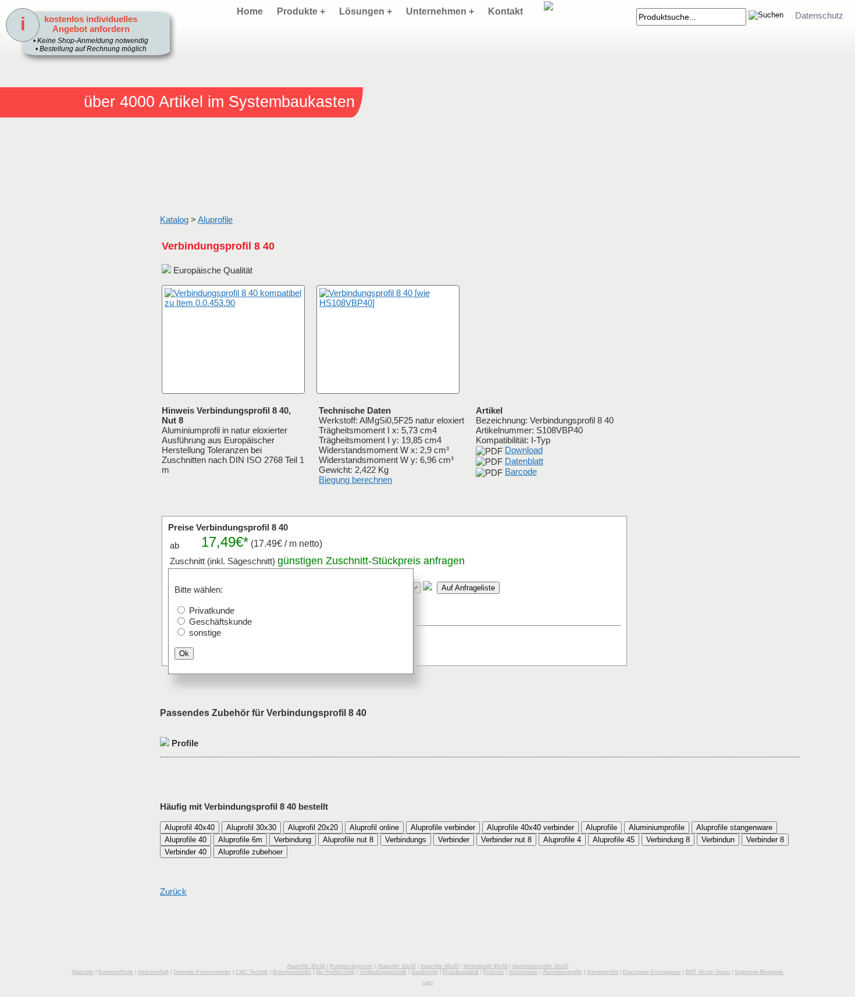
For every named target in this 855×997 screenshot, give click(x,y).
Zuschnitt (347, 561)
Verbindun (718, 839)
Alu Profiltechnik (335, 972)
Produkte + (301, 11)
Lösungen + (365, 11)
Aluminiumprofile (657, 827)
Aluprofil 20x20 (313, 827)
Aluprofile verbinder (443, 827)
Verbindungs (405, 839)
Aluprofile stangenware (734, 827)
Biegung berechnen (355, 480)
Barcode (521, 471)
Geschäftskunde (220, 621)
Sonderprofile (602, 972)
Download (524, 450)
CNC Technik (252, 972)
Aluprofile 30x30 (306, 966)
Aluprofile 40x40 (440, 966)
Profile (183, 743)
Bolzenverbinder (292, 972)
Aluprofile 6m (240, 839)
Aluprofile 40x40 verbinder (530, 827)
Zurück (173, 891)
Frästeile (493, 972)
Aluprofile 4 (562, 839)
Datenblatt (524, 461)
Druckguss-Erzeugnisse (652, 972)
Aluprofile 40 (185, 839)
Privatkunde (211, 610)
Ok (184, 653)
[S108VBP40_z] (174, 382)
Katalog (174, 220)
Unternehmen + (440, 11)
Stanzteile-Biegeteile (759, 972)
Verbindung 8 (668, 839)
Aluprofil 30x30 (251, 827)
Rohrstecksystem (351, 966)
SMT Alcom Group (707, 972)
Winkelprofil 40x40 (486, 966)
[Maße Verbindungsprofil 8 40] (387, 339)
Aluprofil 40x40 (190, 827)
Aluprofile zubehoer (250, 852)
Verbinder (453, 839)
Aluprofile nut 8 (348, 839)
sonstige (205, 633)
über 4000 (119, 102)
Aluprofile (215, 220)
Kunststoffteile (115, 972)
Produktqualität (461, 972)
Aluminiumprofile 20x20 (540, 966)
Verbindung (292, 839)
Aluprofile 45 (614, 839)
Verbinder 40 (185, 852)
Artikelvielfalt (153, 972)
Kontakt (505, 11)
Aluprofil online (374, 827)
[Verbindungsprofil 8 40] (233, 339)
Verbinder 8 (765, 839)
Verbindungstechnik (383, 972)
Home (250, 11)
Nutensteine (523, 972)
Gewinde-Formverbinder (202, 972)
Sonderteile (424, 972)
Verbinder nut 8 (506, 839)
